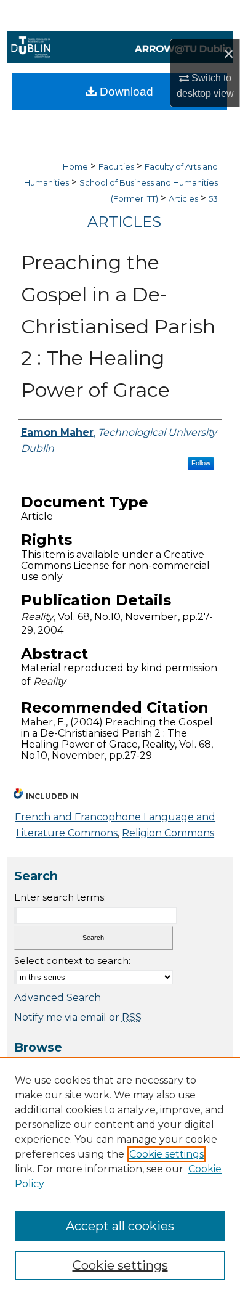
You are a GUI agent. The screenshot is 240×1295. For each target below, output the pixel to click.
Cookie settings (166, 1154)
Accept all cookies (120, 1226)
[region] (120, 1176)
